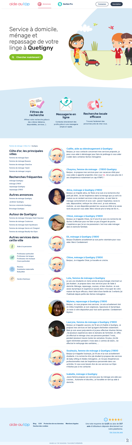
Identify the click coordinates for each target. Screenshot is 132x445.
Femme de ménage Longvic (20, 171)
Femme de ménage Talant (19, 168)
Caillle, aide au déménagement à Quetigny (90, 148)
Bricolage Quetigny (16, 209)
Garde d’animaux (23, 279)
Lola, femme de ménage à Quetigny (86, 278)
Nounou (20, 267)
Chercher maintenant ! (28, 57)
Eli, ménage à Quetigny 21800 (83, 236)
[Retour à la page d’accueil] (19, 4)
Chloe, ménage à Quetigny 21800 (85, 257)
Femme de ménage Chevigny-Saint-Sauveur (26, 218)
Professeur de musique (26, 259)
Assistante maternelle (25, 269)
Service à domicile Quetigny (20, 205)
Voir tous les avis (116, 432)
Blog (34, 423)
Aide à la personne (24, 246)
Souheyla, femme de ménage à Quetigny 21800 (92, 350)
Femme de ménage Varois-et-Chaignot (24, 228)
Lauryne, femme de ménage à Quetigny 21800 (92, 322)
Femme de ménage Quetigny (20, 198)
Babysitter (21, 272)
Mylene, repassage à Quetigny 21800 (87, 301)
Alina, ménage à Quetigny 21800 (84, 190)
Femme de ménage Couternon (21, 221)
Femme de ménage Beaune (20, 161)
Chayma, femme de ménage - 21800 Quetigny (92, 169)
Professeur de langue (25, 256)
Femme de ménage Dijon (19, 158)
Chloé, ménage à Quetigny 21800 (85, 216)
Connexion (102, 4)
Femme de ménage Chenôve (20, 164)
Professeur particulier (25, 254)
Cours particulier (23, 261)
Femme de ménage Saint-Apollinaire (23, 225)
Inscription (117, 4)
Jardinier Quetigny (16, 202)
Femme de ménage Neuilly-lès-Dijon (23, 232)
